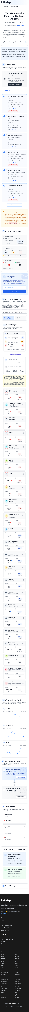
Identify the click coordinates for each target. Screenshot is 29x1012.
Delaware (17, 960)
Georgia (17, 961)
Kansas (16, 967)
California (3, 958)
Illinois (2, 965)
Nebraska (3, 977)
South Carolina (18, 988)
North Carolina (4, 983)
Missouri (3, 976)
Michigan (17, 972)
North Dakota (18, 983)
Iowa (2, 967)
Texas (2, 992)
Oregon (3, 986)
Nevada (17, 977)
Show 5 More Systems (13, 205)
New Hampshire (4, 979)
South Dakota (4, 990)
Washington (3, 995)
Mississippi (17, 974)
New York (17, 981)
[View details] (23, 391)
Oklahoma (17, 985)
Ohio (2, 985)
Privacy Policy (9, 1006)
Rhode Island (4, 988)
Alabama (3, 954)
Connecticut (3, 960)
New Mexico (4, 981)
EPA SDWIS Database (6, 937)
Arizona (11, 6)
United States (6, 6)
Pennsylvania (18, 986)
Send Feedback (7, 944)
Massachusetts (4, 972)
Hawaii (2, 963)
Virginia (16, 994)
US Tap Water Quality (6, 925)
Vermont (3, 994)
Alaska (16, 954)
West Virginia (18, 995)
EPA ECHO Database (6, 941)
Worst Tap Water (5, 930)
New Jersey (17, 979)
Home (2, 920)
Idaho (16, 963)
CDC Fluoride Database (7, 939)
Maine (2, 970)
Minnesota (3, 974)
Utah (16, 992)
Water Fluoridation (5, 927)
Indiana (16, 965)
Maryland (17, 970)
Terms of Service (19, 1006)
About (2, 923)
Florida (2, 961)
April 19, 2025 (20, 25)
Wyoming (17, 997)
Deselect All (7, 90)
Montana (17, 976)
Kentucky (3, 968)
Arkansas (17, 956)
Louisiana (17, 968)
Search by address (14, 84)
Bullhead (16, 6)
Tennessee (17, 990)
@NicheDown (6, 913)
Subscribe (14, 291)
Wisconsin (3, 997)
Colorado (17, 958)
